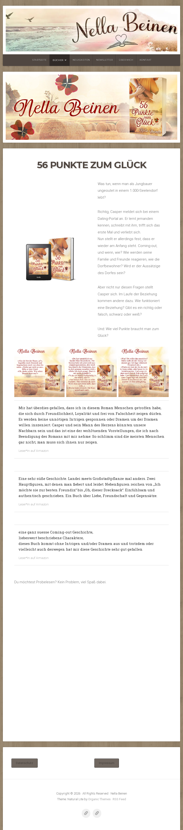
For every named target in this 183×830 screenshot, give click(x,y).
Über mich (126, 60)
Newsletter (104, 60)
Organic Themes (99, 799)
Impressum (106, 763)
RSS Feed (119, 799)
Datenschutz (24, 763)
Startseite (39, 60)
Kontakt (146, 60)
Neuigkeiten (81, 60)
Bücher (58, 60)
